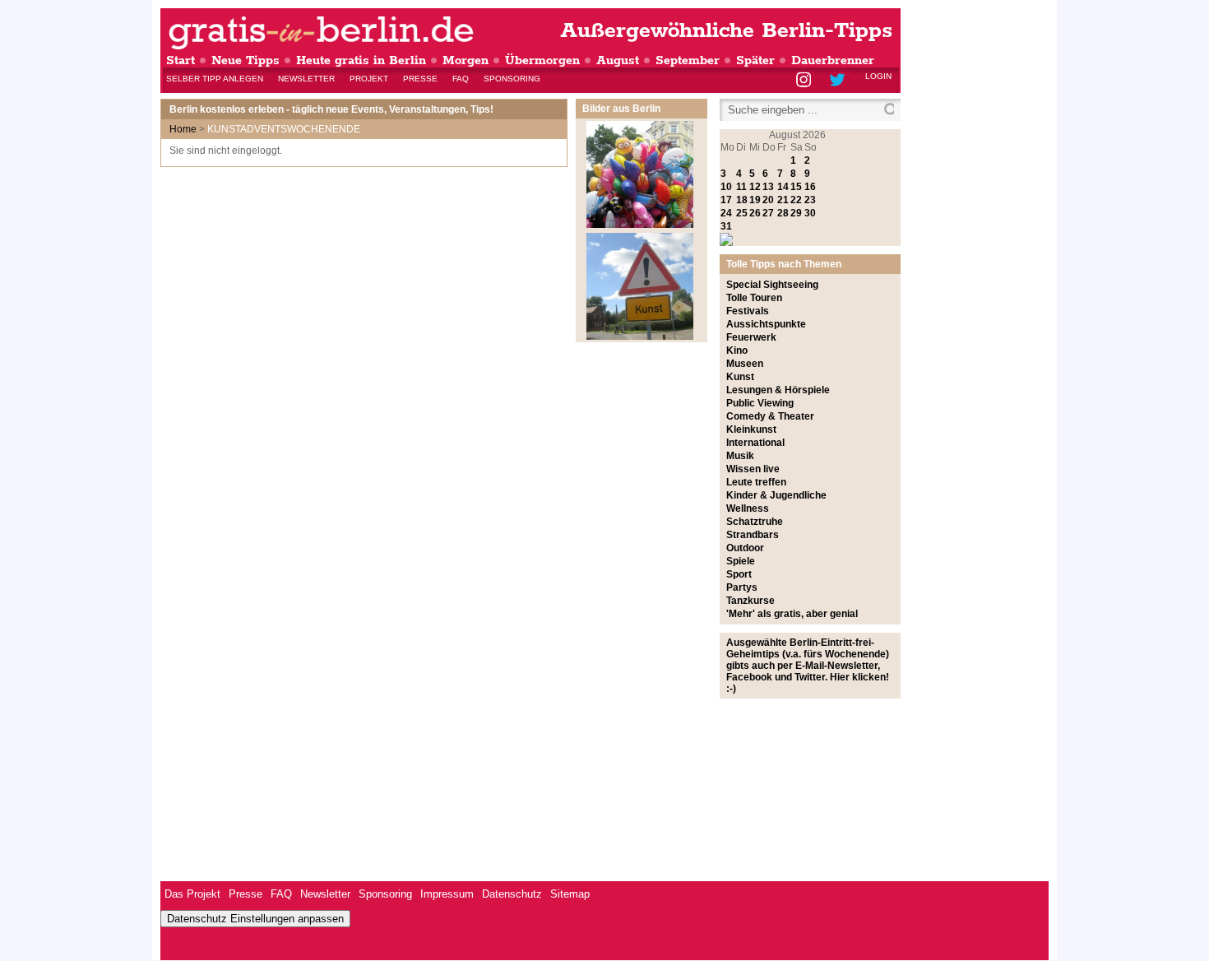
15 (796, 187)
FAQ (460, 78)
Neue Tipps (245, 60)
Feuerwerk (751, 337)
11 (741, 187)
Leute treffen (756, 482)
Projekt (369, 78)
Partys (741, 587)
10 (726, 187)
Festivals (747, 311)
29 (796, 213)
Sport (739, 574)
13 (768, 187)
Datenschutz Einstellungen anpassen (255, 918)
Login (878, 76)
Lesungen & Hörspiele (778, 390)
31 (726, 226)
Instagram (804, 81)
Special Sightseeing (772, 284)
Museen (744, 363)
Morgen (465, 60)
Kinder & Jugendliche (776, 495)
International (755, 442)
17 (726, 200)
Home (183, 129)
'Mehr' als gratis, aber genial (792, 614)
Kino (737, 350)
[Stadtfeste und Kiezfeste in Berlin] (639, 224)
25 (742, 213)
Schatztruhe (754, 521)
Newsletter (306, 78)
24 (726, 213)
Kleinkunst (751, 429)
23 (810, 200)
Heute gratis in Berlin (361, 60)
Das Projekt (192, 894)
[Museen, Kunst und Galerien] (639, 336)
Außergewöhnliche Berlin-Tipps (726, 30)
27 (768, 213)
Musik (740, 456)
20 (768, 200)
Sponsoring (512, 78)
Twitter (840, 81)
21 (783, 200)
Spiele (740, 561)
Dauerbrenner (832, 60)
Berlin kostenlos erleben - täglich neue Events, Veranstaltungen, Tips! (331, 109)
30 (810, 213)
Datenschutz (512, 894)
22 (796, 200)
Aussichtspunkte (766, 324)
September (687, 60)
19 (755, 200)
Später (755, 60)
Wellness (747, 508)
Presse (420, 78)
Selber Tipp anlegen (214, 78)
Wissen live (753, 469)
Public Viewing (760, 403)
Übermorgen (542, 60)
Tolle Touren (754, 298)
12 (755, 187)
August (617, 60)
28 (783, 213)
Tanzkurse (750, 600)
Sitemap (570, 894)
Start (180, 60)
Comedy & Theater (770, 416)
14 (783, 187)
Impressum (447, 894)
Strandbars (752, 535)
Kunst (740, 377)
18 (742, 200)
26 (755, 213)
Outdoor (745, 548)
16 (810, 187)
